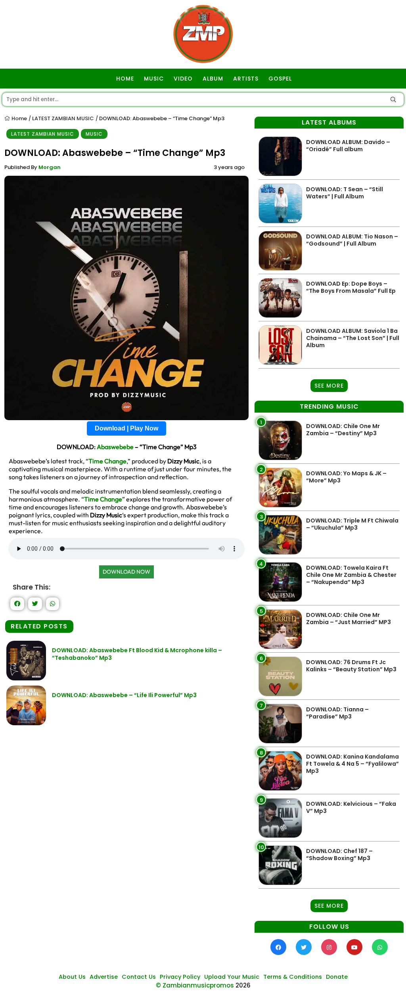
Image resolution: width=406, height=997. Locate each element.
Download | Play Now (126, 428)
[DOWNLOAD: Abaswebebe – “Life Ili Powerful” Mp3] (26, 723)
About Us (72, 977)
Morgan (49, 167)
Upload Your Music (231, 977)
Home (18, 118)
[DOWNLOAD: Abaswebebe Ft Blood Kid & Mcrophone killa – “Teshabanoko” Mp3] (26, 678)
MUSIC (154, 79)
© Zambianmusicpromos (195, 985)
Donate (337, 977)
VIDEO (183, 79)
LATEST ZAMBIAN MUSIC (63, 118)
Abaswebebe (115, 447)
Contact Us (139, 977)
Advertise (104, 977)
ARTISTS (246, 79)
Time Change (107, 461)
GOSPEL (280, 79)
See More (329, 386)
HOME (125, 79)
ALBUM (213, 79)
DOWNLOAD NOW (126, 571)
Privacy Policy (180, 977)
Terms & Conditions (292, 977)
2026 (243, 985)
